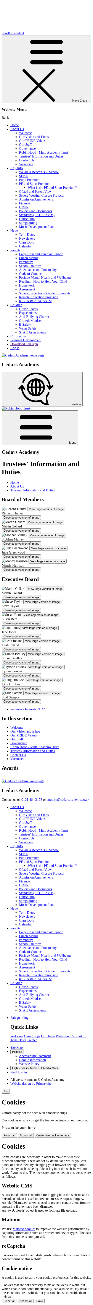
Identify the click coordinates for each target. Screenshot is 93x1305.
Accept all (25, 1135)
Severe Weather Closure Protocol (41, 195)
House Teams (28, 309)
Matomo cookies (24, 1229)
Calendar (25, 246)
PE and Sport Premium (34, 184)
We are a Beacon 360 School (39, 172)
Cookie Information (32, 1060)
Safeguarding (28, 223)
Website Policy (29, 1064)
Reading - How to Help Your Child (43, 281)
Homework (27, 285)
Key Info (16, 168)
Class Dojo (26, 242)
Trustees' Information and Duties (41, 156)
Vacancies (26, 164)
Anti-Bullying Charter (34, 316)
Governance (27, 148)
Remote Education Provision (38, 297)
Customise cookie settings (53, 1135)
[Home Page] (23, 355)
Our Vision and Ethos (34, 137)
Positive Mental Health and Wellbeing (45, 277)
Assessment (27, 289)
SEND (23, 176)
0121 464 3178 (31, 799)
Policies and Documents (35, 211)
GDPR (24, 207)
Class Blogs (32, 1036)
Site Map (16, 1047)
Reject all (9, 1135)
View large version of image (46, 509)
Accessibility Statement (35, 1056)
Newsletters (27, 238)
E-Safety (25, 324)
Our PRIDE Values (32, 141)
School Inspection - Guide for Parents (44, 293)
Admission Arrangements (36, 199)
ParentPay (26, 262)
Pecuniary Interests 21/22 (27, 709)
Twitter (32, 1040)
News (14, 230)
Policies (17, 1051)
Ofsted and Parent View (35, 191)
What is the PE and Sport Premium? (52, 187)
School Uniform (30, 266)
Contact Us (26, 160)
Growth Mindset (30, 320)
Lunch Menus (28, 258)
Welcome (25, 133)
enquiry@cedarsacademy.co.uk (68, 799)
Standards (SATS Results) (37, 215)
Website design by (30, 1083)
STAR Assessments (32, 332)
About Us (17, 129)
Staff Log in (18, 1072)
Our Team (48, 1036)
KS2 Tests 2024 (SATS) (35, 301)
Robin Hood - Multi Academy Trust (43, 152)
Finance (24, 203)
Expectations (28, 313)
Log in (14, 348)
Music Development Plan (36, 227)
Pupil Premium (29, 180)
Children (16, 305)
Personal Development (25, 340)
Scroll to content (13, 33)
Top (5, 1091)
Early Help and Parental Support (41, 254)
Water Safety (28, 328)
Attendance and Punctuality (38, 270)
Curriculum (27, 219)
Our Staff (25, 144)
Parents (15, 250)
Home (14, 125)
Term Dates (27, 234)
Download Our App (24, 344)
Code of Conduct (31, 273)
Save (39, 1301)
